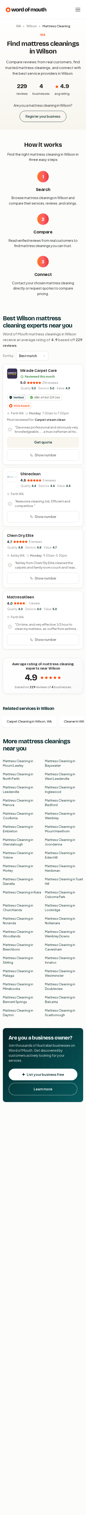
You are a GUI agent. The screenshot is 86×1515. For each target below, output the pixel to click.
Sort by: (8, 356)
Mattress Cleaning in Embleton (18, 829)
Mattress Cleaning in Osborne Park (60, 894)
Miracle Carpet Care (38, 370)
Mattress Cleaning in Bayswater (60, 763)
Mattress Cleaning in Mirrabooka (18, 986)
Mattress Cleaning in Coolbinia (18, 816)
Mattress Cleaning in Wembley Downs (60, 934)
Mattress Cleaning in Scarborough (60, 1012)
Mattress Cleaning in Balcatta (60, 999)
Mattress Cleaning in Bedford (60, 802)
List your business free (45, 1074)
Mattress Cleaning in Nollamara (60, 921)
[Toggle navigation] (77, 9)
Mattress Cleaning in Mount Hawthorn (60, 829)
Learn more (43, 1089)
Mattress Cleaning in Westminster (60, 973)
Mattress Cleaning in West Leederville (60, 776)
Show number (45, 455)
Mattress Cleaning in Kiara (22, 892)
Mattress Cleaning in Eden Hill (60, 855)
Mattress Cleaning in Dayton (18, 1012)
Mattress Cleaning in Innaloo (60, 960)
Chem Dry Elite (20, 535)
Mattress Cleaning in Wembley (60, 816)
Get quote (43, 442)
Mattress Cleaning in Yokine (18, 855)
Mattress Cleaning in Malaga (18, 973)
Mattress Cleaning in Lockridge (60, 907)
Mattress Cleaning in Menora (18, 802)
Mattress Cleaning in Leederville (18, 789)
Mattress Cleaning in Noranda (18, 921)
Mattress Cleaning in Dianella (18, 881)
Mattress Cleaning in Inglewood (60, 789)
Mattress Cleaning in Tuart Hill (64, 881)
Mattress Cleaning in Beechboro (18, 947)
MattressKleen (20, 597)
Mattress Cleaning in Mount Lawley (18, 763)
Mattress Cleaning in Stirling (18, 960)
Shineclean (30, 474)
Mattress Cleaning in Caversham (60, 947)
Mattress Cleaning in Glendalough (18, 842)
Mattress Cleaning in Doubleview (60, 986)
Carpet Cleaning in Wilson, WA (29, 721)
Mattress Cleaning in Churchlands (18, 907)
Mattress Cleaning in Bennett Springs (18, 999)
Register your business (43, 116)
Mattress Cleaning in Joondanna (60, 842)
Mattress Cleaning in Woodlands (18, 934)
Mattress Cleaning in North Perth (18, 776)
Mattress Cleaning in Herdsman (60, 868)
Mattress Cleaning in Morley (18, 868)
